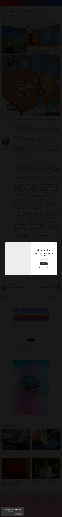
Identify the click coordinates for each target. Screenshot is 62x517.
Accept (18, 513)
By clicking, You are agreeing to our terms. (44, 267)
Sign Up (44, 263)
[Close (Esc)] (55, 243)
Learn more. (10, 511)
